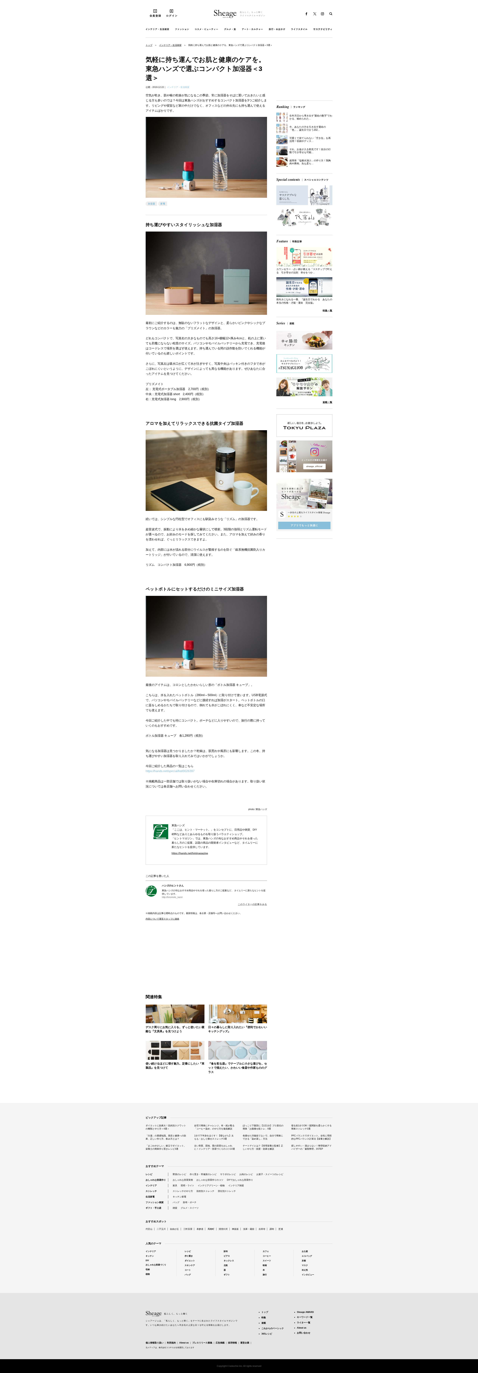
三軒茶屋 (187, 1229)
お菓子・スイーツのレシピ (269, 1174)
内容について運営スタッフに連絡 (162, 919)
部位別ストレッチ (227, 1191)
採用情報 (232, 1342)
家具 (175, 1185)
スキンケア (190, 1265)
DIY (147, 1260)
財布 (226, 1251)
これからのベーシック (272, 1328)
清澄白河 (223, 1229)
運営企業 (244, 1342)
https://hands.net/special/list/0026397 (170, 771)
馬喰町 (211, 1229)
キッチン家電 (179, 1196)
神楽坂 (235, 1229)
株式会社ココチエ (166, 1347)
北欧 (226, 1265)
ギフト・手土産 (153, 1208)
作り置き (189, 1256)
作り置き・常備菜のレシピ (203, 1174)
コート (188, 1270)
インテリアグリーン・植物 (211, 1185)
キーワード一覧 (305, 1317)
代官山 (149, 1229)
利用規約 (171, 1342)
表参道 (200, 1229)
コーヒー (267, 1256)
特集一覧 (327, 310)
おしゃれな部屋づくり (156, 1265)
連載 (263, 1323)
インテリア (151, 1185)
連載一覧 (327, 402)
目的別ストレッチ (205, 1191)
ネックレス (229, 1260)
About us (184, 1342)
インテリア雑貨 (236, 1185)
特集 (263, 1317)
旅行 (265, 1274)
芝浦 (280, 1229)
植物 (148, 1274)
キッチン (150, 1256)
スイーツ (267, 1260)
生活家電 (150, 1196)
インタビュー (308, 1274)
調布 (272, 1229)
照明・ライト (187, 1185)
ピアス (227, 1256)
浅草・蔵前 (248, 1229)
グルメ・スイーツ (190, 1208)
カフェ (266, 1251)
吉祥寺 (262, 1229)
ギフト (227, 1274)
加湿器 (151, 203)
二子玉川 (161, 1229)
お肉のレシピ (246, 1174)
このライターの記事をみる (252, 904)
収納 (148, 1269)
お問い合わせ (303, 1333)
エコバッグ (307, 1256)
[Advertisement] (176, 953)
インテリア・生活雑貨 (170, 45)
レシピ (149, 1174)
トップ (149, 45)
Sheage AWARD (305, 1312)
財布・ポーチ (189, 1202)
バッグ (176, 1202)
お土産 (305, 1251)
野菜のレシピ (179, 1174)
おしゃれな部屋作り (156, 1180)
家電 (162, 203)
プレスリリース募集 (202, 1342)
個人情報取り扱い (155, 1342)
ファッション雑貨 (155, 1202)
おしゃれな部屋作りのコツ (209, 1180)
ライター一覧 (303, 1322)
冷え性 (305, 1270)
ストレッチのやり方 (183, 1191)
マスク (305, 1265)
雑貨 (175, 1208)
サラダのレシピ (228, 1174)
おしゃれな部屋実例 (183, 1180)
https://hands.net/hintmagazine (190, 853)
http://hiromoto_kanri (172, 897)
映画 (265, 1265)
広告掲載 (220, 1342)
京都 (304, 1260)
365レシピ (266, 1333)
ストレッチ (151, 1191)
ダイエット (190, 1260)
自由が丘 (174, 1229)
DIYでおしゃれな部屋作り (240, 1180)
